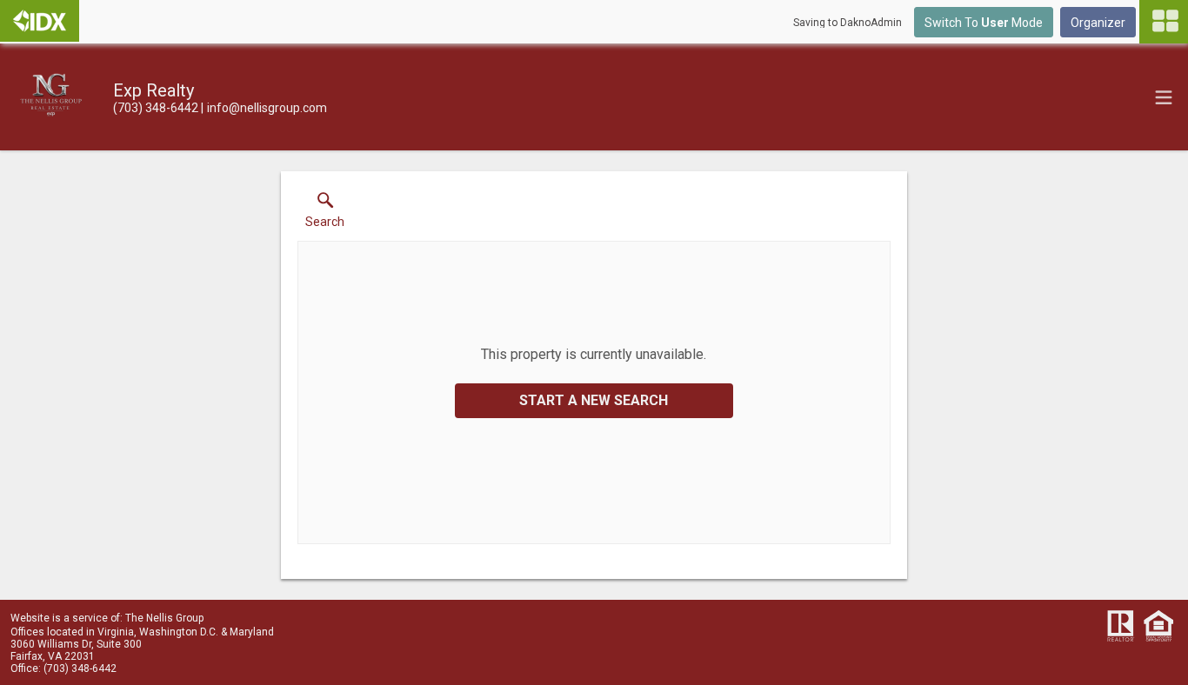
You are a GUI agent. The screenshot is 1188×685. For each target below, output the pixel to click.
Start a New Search (593, 400)
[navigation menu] (1163, 21)
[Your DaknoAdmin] (39, 21)
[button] (325, 214)
